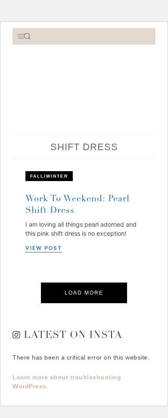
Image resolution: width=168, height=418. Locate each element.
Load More (84, 293)
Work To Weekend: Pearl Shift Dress (77, 205)
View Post (43, 248)
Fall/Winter (49, 176)
